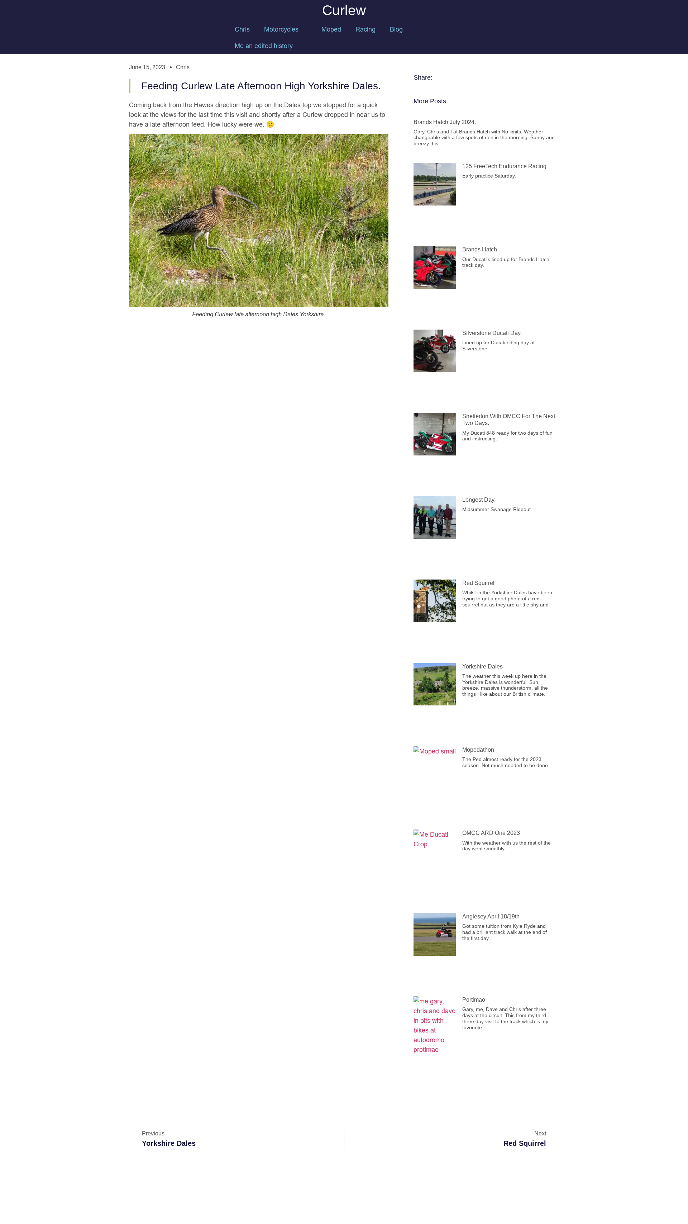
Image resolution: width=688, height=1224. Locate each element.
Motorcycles (281, 29)
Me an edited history (264, 45)
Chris (242, 29)
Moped (331, 29)
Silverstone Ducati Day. (492, 333)
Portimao (473, 1000)
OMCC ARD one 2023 (491, 833)
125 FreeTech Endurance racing (504, 166)
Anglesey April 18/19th (491, 916)
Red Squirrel (478, 583)
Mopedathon (478, 750)
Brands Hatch (479, 249)
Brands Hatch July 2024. (445, 122)
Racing (365, 29)
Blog (396, 29)
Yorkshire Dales (482, 666)
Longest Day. (479, 500)
